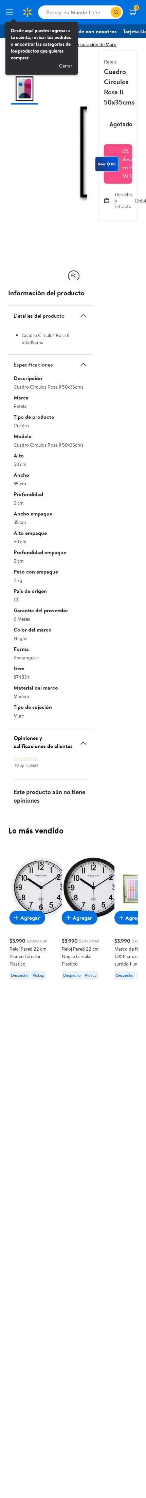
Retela (110, 61)
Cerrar (65, 65)
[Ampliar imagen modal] (73, 275)
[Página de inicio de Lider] (27, 12)
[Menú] (10, 12)
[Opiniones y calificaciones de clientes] (83, 740)
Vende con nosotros (93, 31)
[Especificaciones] (83, 364)
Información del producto (46, 292)
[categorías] (116, 12)
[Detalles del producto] (83, 315)
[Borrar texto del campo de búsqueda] (105, 12)
